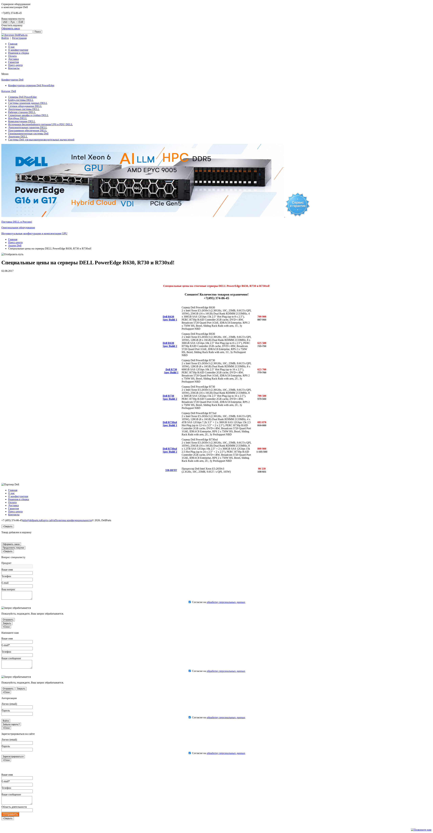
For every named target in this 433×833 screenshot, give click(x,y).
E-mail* (5, 645)
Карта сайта (48, 520)
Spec (165, 319)
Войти (5, 38)
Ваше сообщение (11, 658)
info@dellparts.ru (31, 520)
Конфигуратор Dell (12, 79)
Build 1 (172, 319)
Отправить (8, 619)
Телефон (6, 576)
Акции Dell (14, 245)
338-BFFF (171, 470)
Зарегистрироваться (13, 756)
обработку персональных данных (226, 602)
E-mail (4, 582)
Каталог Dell (8, 91)
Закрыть (7, 623)
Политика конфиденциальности (73, 520)
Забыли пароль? (11, 724)
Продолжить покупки (13, 547)
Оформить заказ (10, 28)
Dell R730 (171, 369)
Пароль (5, 710)
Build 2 (172, 346)
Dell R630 (168, 316)
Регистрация (19, 38)
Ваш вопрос (8, 589)
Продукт (6, 563)
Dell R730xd (170, 422)
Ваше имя (7, 569)
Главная (12, 239)
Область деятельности (14, 806)
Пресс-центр (15, 242)
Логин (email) (9, 703)
